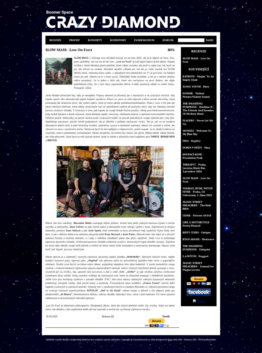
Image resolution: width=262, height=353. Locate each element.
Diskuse (168, 40)
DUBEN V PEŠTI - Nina (196, 147)
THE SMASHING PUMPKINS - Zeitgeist (196, 247)
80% (171, 49)
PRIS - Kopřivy (192, 140)
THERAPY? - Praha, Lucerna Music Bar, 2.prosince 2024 (194, 168)
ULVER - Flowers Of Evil (197, 215)
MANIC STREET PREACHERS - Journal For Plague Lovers (198, 266)
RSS (175, 339)
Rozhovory (118, 40)
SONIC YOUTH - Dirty (196, 86)
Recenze (55, 40)
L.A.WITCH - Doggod (195, 256)
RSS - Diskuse (185, 339)
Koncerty (95, 40)
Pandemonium (144, 40)
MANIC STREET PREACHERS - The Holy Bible (197, 205)
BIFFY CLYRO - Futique (196, 232)
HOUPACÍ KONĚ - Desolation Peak (193, 156)
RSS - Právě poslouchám (204, 339)
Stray (170, 339)
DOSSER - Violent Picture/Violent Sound (196, 95)
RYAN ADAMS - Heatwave (198, 239)
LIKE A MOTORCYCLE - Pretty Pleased (197, 224)
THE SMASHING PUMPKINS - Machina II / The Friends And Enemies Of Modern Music (198, 108)
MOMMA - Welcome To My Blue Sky (197, 132)
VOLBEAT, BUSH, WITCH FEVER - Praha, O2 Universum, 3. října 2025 (197, 192)
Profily (74, 40)
